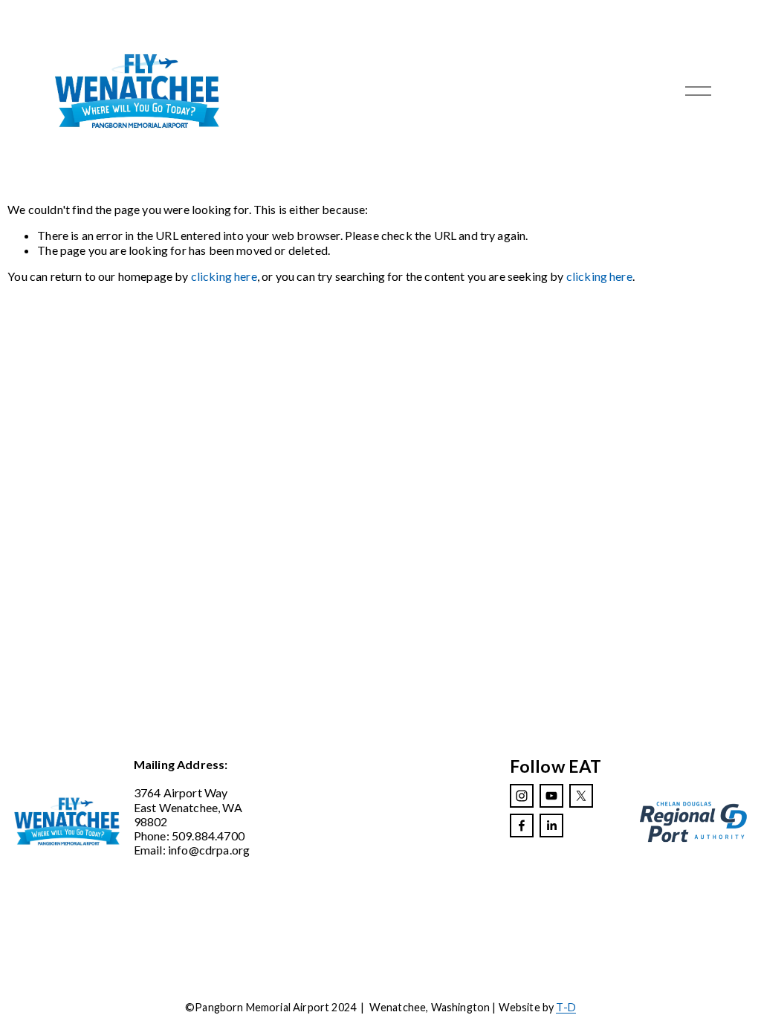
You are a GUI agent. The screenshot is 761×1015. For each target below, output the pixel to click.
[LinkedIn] (551, 825)
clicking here (224, 276)
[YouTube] (551, 796)
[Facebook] (522, 825)
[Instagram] (522, 796)
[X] (581, 796)
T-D (565, 1007)
